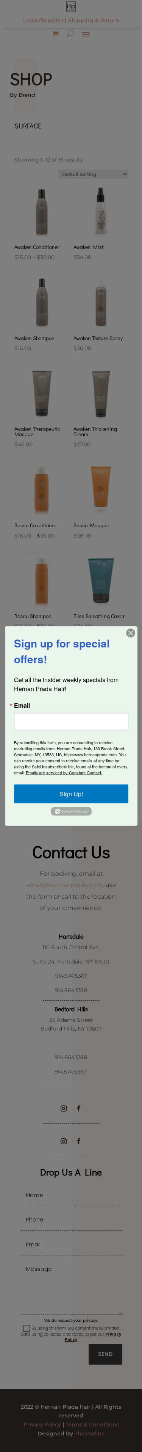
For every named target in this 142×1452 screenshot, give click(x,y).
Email (22, 705)
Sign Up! (71, 793)
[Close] (130, 632)
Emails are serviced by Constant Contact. (64, 772)
